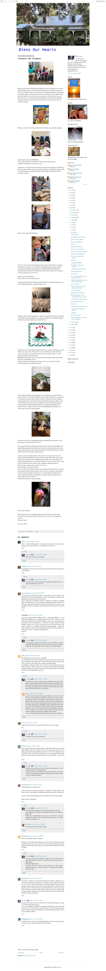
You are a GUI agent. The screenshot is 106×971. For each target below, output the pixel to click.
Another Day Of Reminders (78, 254)
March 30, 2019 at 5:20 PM (40, 808)
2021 (71, 203)
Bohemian (24, 566)
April (72, 230)
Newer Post (21, 952)
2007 (71, 355)
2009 (71, 350)
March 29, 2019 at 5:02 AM (33, 746)
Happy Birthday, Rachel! (77, 301)
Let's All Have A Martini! (77, 239)
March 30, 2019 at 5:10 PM (40, 640)
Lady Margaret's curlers (75, 173)
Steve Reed (24, 785)
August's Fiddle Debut (76, 271)
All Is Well (73, 304)
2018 (71, 327)
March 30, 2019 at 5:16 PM (40, 766)
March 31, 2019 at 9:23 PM (36, 919)
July (72, 222)
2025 (71, 193)
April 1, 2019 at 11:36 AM (38, 824)
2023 (71, 198)
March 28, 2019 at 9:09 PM (34, 566)
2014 (71, 337)
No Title (73, 244)
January (73, 324)
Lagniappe (73, 312)
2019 (71, 207)
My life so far (24, 836)
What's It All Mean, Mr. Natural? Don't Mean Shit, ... (79, 318)
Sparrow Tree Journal (75, 165)
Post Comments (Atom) (30, 955)
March (73, 232)
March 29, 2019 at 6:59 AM (34, 784)
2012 (71, 342)
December (73, 210)
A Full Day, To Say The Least (78, 269)
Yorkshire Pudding (74, 181)
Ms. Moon (28, 554)
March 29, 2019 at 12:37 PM (35, 878)
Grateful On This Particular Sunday (77, 309)
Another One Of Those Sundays (79, 251)
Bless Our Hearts (37, 50)
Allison (23, 541)
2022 (71, 200)
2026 (71, 190)
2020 (71, 205)
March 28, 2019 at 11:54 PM (30, 723)
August (73, 220)
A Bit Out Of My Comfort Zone (79, 306)
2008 (71, 352)
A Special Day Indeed (76, 262)
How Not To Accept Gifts (77, 249)
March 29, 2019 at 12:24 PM (36, 836)
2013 (71, 340)
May (72, 227)
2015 (71, 335)
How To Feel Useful (76, 315)
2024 (71, 195)
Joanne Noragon (25, 593)
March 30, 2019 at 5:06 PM (40, 579)
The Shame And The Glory (77, 293)
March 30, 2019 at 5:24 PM (36, 900)
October (73, 215)
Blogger (60, 967)
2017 (71, 330)
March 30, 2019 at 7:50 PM (36, 693)
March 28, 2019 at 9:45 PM (37, 593)
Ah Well (73, 260)
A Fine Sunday (74, 234)
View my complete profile (74, 73)
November (73, 212)
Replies (25, 551)
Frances (23, 746)
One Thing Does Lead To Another (77, 265)
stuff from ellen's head (75, 177)
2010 (71, 347)
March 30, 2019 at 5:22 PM (40, 856)
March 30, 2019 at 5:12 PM (40, 679)
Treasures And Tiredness (77, 242)
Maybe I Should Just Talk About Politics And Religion (79, 280)
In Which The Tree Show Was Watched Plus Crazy (78, 287)
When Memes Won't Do (77, 246)
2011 (71, 345)
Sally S (23, 655)
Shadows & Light (74, 169)
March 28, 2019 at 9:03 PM (32, 541)
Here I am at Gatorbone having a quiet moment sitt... (79, 276)
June (72, 225)
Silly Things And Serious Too (78, 237)
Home (41, 952)
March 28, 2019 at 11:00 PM (33, 655)
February (73, 322)
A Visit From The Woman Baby (79, 299)
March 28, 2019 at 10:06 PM (35, 615)
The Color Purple (75, 284)
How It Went (74, 274)
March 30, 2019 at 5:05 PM (40, 554)
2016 (71, 332)
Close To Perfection (75, 290)
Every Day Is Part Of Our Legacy (77, 257)
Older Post (61, 952)
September (74, 217)
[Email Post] (36, 531)
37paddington (25, 919)
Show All (85, 184)
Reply (22, 548)
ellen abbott (24, 878)
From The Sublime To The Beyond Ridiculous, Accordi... (79, 295)
